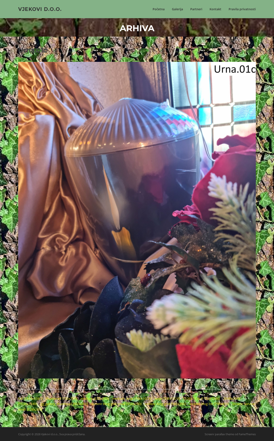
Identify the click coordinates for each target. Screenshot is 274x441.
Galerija (177, 9)
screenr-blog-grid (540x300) (165, 404)
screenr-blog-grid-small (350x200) (116, 404)
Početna (159, 9)
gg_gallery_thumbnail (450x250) (64, 404)
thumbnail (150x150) (61, 398)
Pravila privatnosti (242, 9)
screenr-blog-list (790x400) (209, 404)
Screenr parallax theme (219, 434)
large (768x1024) (167, 398)
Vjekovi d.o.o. (40, 9)
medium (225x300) (94, 398)
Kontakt (215, 9)
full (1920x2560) (30, 398)
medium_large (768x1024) (131, 398)
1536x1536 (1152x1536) (201, 398)
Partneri (196, 9)
